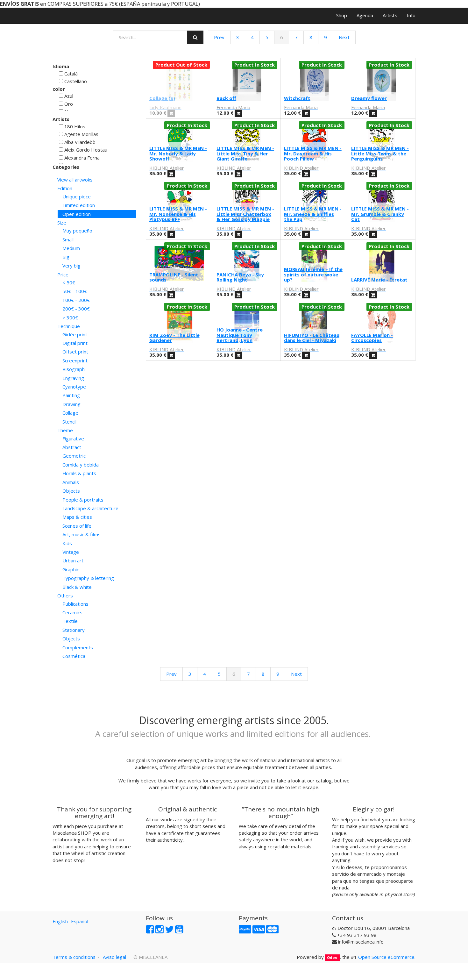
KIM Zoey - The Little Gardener (174, 338)
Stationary (73, 630)
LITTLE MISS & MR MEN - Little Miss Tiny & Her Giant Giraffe (245, 153)
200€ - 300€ (76, 308)
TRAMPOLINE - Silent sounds (173, 277)
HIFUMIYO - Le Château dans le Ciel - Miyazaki (311, 338)
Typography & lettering (88, 578)
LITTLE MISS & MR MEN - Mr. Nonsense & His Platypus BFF (178, 213)
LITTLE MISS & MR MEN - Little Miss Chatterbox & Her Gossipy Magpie (245, 213)
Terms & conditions (74, 957)
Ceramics (72, 612)
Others (65, 595)
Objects (71, 491)
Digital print (75, 343)
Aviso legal (114, 957)
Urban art (72, 560)
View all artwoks (75, 179)
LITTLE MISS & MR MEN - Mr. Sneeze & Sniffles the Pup (313, 213)
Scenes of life (76, 526)
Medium (71, 248)
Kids (67, 543)
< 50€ (68, 282)
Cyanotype (74, 386)
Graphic (70, 569)
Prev (219, 37)
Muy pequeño (77, 230)
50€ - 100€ (74, 291)
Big (65, 257)
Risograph (73, 369)
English (60, 921)
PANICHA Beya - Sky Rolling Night (240, 277)
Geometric (74, 456)
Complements (77, 647)
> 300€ (70, 317)
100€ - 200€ (76, 300)
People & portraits (82, 499)
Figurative (73, 438)
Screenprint (75, 360)
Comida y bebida (80, 464)
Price (62, 274)
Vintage (70, 552)
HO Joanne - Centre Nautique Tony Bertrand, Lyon (239, 334)
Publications (75, 604)
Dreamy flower (369, 98)
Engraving (73, 378)
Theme (65, 430)
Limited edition (78, 205)
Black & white (77, 587)
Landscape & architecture (90, 508)
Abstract (71, 447)
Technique (68, 326)
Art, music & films (81, 534)
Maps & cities (77, 517)
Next (344, 37)
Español (79, 921)
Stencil (69, 421)
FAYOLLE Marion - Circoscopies (372, 338)
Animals (70, 482)
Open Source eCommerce (386, 957)
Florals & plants (79, 473)
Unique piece (76, 196)
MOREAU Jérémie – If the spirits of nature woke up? (313, 274)
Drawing (71, 404)
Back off (226, 98)
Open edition (76, 214)
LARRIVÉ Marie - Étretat (379, 279)
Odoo (332, 957)
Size (61, 222)
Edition (64, 188)
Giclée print (74, 334)
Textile (70, 621)
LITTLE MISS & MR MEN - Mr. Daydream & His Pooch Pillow (313, 153)
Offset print (75, 351)
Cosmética (73, 656)
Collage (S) (162, 98)
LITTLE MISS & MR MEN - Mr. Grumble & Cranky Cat (380, 213)
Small (68, 239)
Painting (71, 395)
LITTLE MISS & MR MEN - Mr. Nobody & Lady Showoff (178, 153)
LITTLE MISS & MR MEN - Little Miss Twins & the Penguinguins (380, 153)
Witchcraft (297, 98)
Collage (70, 413)
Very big (71, 265)
